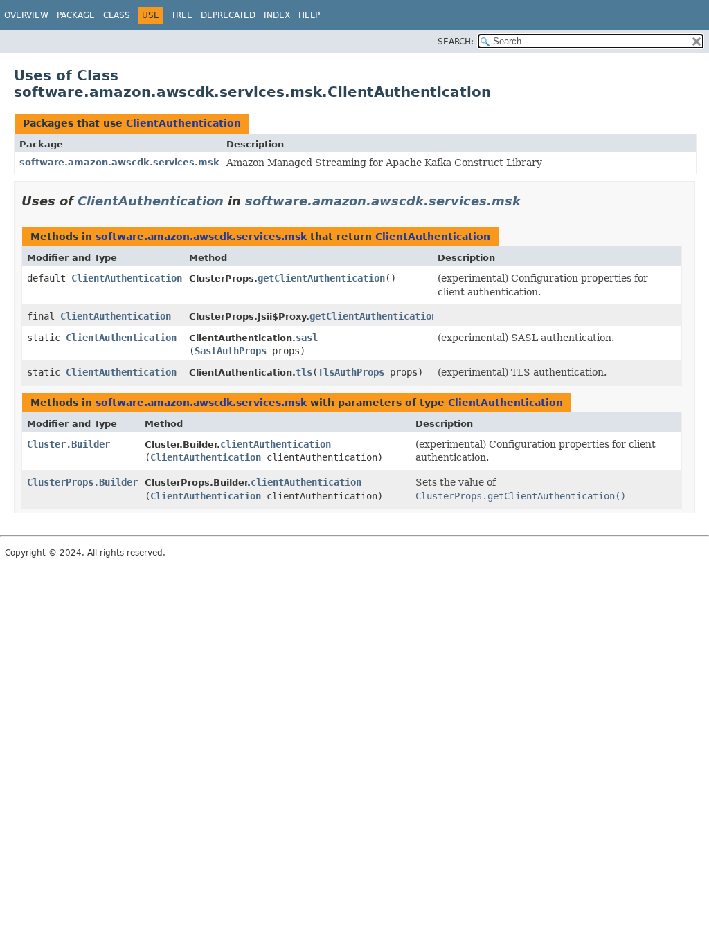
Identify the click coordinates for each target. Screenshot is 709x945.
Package (76, 15)
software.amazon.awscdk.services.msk (119, 162)
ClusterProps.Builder (82, 482)
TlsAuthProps (351, 372)
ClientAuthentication (183, 123)
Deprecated (228, 15)
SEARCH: (456, 41)
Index (277, 15)
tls (304, 372)
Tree (181, 15)
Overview (26, 15)
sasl (307, 337)
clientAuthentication (275, 444)
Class (116, 15)
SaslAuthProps (231, 350)
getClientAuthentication (321, 278)
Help (309, 15)
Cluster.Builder (68, 444)
